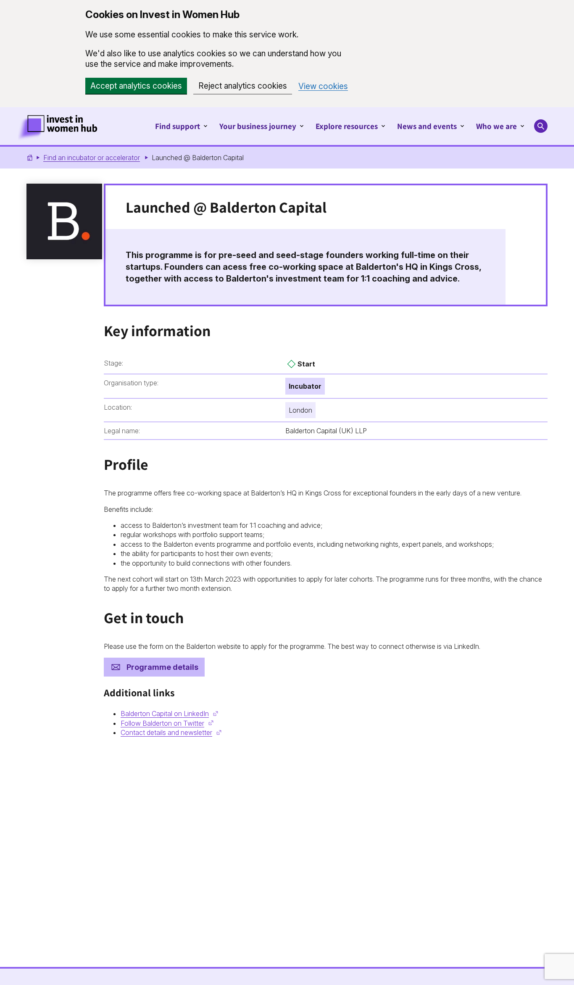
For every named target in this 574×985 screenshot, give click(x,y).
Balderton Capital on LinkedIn (165, 713)
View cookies (323, 86)
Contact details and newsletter (166, 732)
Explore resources (347, 126)
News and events (427, 126)
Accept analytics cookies (136, 86)
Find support (177, 126)
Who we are (496, 126)
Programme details (162, 667)
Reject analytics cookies (242, 86)
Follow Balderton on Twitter (162, 723)
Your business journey (257, 126)
